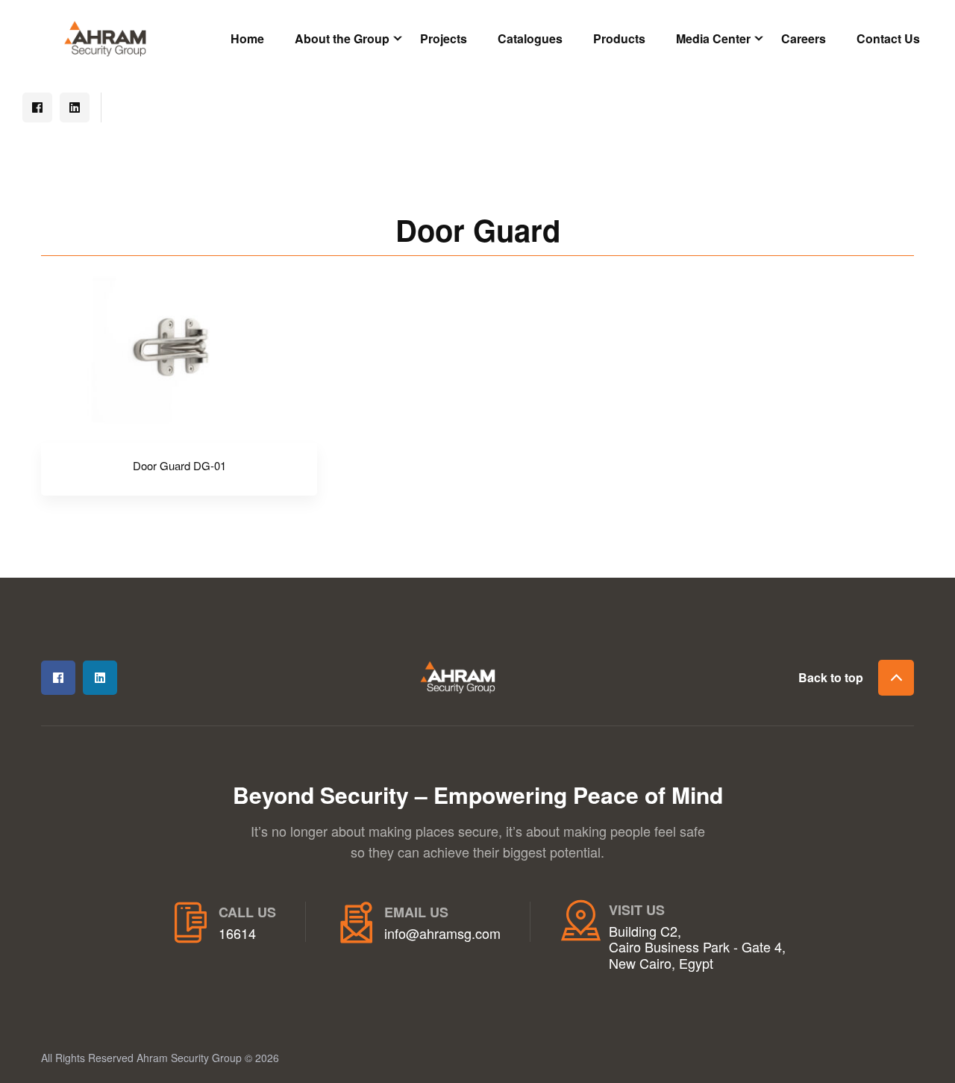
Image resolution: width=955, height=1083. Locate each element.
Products (619, 38)
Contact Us (888, 38)
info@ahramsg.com (442, 934)
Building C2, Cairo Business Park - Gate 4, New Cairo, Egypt (697, 947)
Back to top (830, 677)
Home (247, 38)
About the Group (342, 38)
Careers (803, 38)
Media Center (713, 38)
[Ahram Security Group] (105, 36)
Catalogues (530, 38)
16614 (237, 934)
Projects (443, 38)
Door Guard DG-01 (179, 465)
